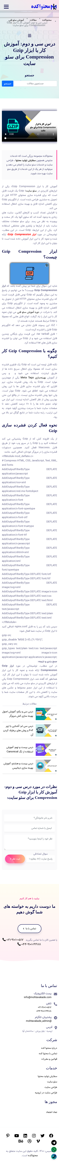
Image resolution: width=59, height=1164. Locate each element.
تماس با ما (30, 929)
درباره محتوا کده (49, 1048)
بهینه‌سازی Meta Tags (33, 378)
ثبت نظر (16, 859)
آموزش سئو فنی (16, 20)
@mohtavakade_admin (39, 1021)
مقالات (33, 20)
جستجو (7, 83)
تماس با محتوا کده (48, 1054)
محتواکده (46, 20)
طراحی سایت (51, 1087)
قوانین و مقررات (49, 1059)
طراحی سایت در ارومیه (46, 1093)
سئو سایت (31, 191)
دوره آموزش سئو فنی (28, 312)
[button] (6, 6)
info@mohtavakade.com (37, 997)
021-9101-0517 (14, 940)
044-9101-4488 (31, 944)
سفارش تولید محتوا (26, 160)
